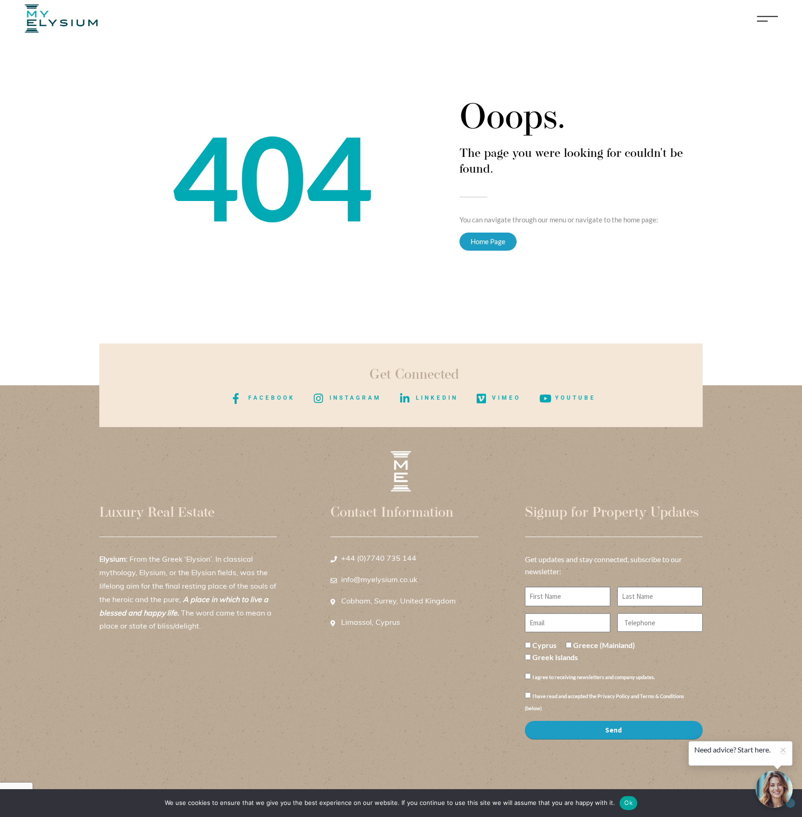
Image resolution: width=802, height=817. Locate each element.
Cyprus (544, 645)
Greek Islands (555, 657)
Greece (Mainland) (604, 645)
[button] (774, 789)
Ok (628, 802)
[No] (790, 803)
